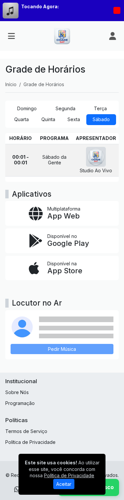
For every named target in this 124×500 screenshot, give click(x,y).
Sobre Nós (17, 392)
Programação (20, 403)
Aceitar (63, 484)
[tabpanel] (62, 157)
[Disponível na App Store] (62, 268)
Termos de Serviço (26, 431)
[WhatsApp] (17, 489)
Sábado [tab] (101, 119)
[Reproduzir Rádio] (116, 10)
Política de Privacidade (30, 442)
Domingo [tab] (27, 108)
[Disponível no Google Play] (62, 240)
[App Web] (62, 213)
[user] (112, 36)
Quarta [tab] (21, 119)
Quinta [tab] (48, 119)
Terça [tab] (100, 108)
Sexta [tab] (73, 119)
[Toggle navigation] (11, 36)
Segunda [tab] (65, 108)
